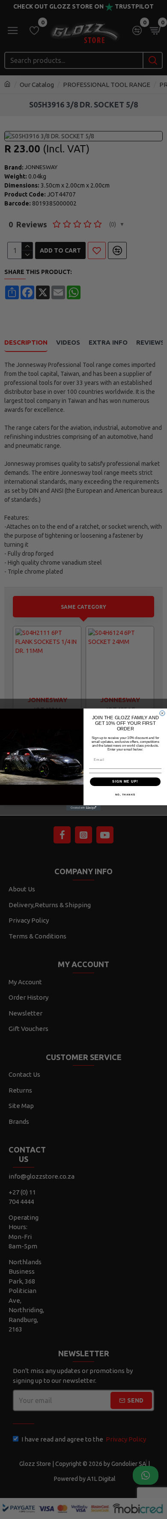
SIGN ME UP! (125, 781)
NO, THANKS (125, 794)
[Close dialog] (162, 713)
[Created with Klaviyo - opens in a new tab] (83, 807)
